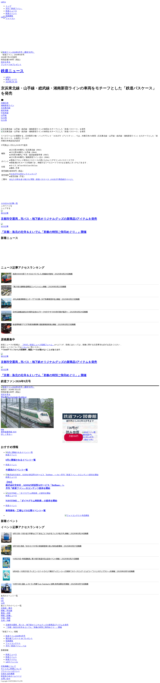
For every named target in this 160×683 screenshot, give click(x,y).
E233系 (4, 118)
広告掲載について (8, 666)
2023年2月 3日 (11, 82)
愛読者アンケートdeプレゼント (14, 397)
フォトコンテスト (13, 643)
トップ (8, 6)
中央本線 (4, 113)
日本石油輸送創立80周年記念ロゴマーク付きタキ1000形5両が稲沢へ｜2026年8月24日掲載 (50, 312)
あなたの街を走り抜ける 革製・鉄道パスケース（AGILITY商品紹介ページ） (41, 179)
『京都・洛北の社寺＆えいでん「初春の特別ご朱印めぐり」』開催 (34, 627)
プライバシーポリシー (10, 671)
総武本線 (4, 110)
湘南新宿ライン (7, 105)
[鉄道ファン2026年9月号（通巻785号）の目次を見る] (18, 52)
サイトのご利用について (11, 669)
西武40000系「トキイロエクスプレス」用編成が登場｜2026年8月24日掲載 (43, 274)
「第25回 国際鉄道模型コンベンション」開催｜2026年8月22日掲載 (39, 287)
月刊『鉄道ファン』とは (16, 646)
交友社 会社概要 (8, 674)
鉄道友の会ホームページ (11, 676)
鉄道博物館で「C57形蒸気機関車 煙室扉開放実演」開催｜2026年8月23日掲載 (44, 324)
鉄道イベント (11, 13)
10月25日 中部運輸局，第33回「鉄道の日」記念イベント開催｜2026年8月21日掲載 (46, 559)
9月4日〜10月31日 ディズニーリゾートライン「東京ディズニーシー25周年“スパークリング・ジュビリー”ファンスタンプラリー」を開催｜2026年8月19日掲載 (73, 571)
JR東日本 (5, 103)
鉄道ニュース (11, 11)
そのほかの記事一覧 (9, 203)
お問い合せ (5, 679)
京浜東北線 (5, 108)
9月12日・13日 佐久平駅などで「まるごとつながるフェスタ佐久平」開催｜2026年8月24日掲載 (50, 533)
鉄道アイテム (11, 659)
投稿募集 (9, 16)
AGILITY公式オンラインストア (23, 174)
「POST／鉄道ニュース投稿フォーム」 (38, 345)
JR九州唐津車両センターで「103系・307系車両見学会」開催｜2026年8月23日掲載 (46, 299)
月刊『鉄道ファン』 (14, 9)
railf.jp (3, 2)
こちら (24, 347)
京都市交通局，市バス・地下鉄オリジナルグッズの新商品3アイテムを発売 (37, 625)
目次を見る (5, 394)
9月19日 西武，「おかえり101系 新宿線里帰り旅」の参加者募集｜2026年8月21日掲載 (47, 546)
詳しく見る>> (6, 434)
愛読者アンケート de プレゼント (19, 638)
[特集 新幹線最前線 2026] (27, 427)
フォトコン (10, 18)
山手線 (4, 115)
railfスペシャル (12, 662)
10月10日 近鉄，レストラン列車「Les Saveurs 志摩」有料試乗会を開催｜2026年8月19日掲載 (50, 584)
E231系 (4, 120)
